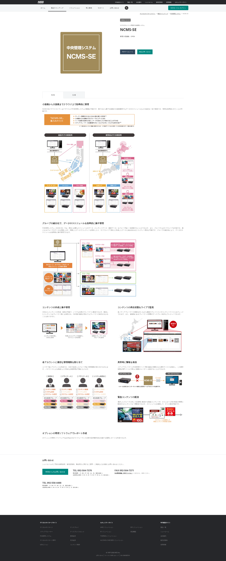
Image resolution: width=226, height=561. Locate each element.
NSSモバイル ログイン (178, 8)
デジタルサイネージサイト (147, 13)
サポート (101, 8)
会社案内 (138, 2)
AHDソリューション (106, 527)
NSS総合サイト (119, 2)
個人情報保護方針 (125, 555)
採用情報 (168, 2)
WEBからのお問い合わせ (55, 472)
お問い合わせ (114, 8)
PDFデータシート (127, 52)
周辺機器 (133, 532)
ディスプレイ (74, 527)
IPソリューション (105, 532)
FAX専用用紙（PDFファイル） (123, 473)
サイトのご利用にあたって (112, 555)
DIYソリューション (136, 527)
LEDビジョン (44, 545)
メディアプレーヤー (46, 532)
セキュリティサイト (181, 2)
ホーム (43, 8)
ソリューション (74, 8)
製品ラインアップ (57, 8)
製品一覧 (130, 2)
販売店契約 (159, 2)
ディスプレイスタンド (77, 532)
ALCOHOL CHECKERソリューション (111, 540)
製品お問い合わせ (145, 52)
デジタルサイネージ (46, 527)
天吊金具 (73, 540)
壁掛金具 (73, 536)
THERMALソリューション (108, 536)
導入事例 (89, 8)
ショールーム (149, 2)
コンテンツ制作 (75, 545)
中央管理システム (175, 13)
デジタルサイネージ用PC (48, 540)
